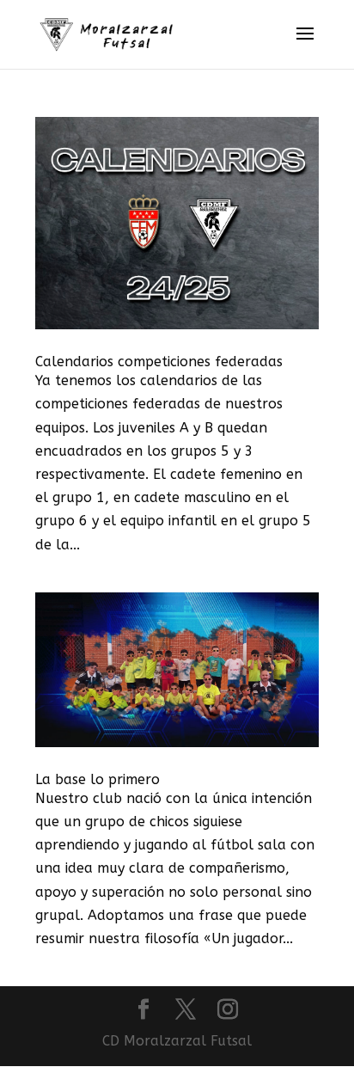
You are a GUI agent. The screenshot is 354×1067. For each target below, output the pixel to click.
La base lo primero (97, 779)
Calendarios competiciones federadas (159, 361)
